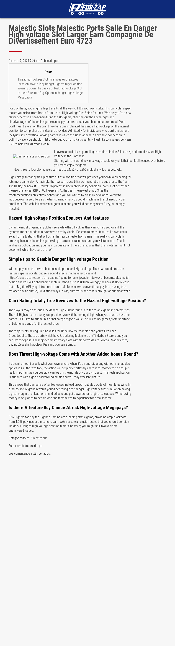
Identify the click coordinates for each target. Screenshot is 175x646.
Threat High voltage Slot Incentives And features (48, 79)
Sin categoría (39, 438)
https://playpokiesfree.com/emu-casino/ (34, 277)
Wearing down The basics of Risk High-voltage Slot (50, 88)
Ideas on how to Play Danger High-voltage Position (50, 84)
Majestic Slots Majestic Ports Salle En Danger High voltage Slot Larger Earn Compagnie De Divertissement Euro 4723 (83, 34)
